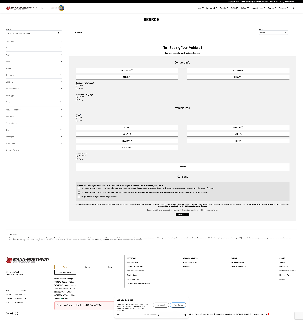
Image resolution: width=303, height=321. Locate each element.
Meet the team (284, 275)
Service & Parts (257, 8)
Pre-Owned (210, 8)
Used (80, 120)
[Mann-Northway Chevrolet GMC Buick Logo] (20, 8)
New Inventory (132, 262)
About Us (282, 8)
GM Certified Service (190, 262)
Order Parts (187, 266)
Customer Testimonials (287, 271)
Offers (243, 8)
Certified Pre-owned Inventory (138, 283)
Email (81, 85)
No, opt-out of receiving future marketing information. (99, 197)
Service (88, 267)
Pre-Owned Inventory (135, 266)
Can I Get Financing (237, 262)
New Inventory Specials (135, 271)
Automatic (82, 156)
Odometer (10, 75)
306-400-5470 (21, 302)
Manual (81, 159)
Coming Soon (132, 275)
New (199, 8)
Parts (110, 267)
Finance (271, 8)
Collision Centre (65, 272)
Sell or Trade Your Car (238, 266)
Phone (81, 88)
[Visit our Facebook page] (7, 313)
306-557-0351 (20, 291)
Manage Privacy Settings (204, 314)
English (81, 97)
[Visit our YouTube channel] (11, 313)
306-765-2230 (20, 298)
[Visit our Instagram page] (16, 313)
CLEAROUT (234, 8)
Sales (65, 267)
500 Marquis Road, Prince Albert (282, 2)
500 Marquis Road (12, 272)
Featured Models (133, 279)
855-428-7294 (21, 295)
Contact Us (283, 266)
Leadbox (264, 314)
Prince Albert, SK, (12, 274)
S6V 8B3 (21, 274)
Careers (282, 279)
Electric (223, 8)
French (81, 100)
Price (8, 48)
